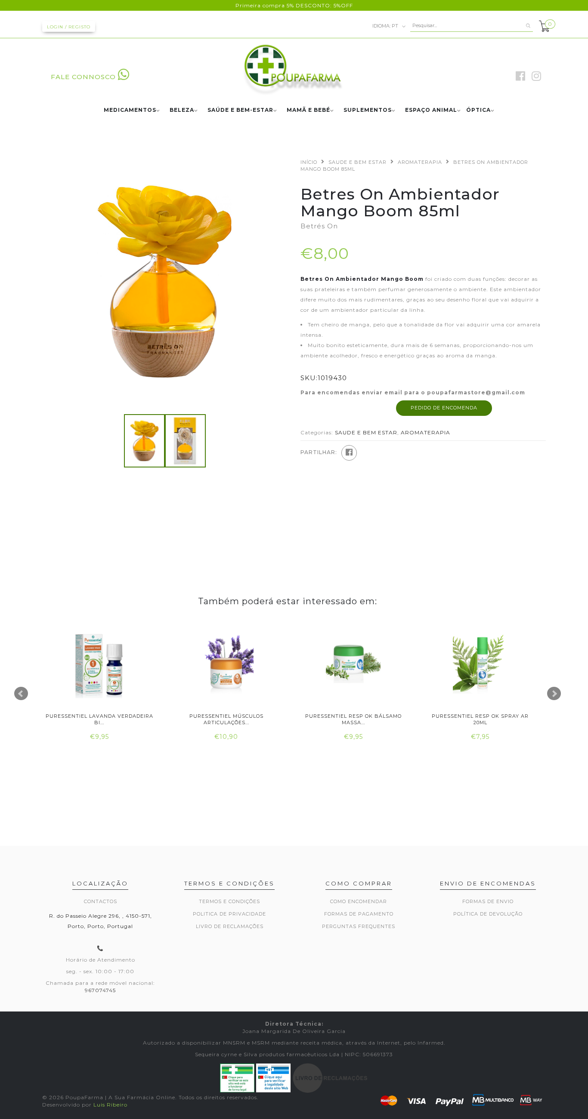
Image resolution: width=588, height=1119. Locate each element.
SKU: (309, 378)
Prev (21, 694)
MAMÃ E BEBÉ (308, 110)
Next (554, 694)
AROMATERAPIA (420, 162)
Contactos (100, 901)
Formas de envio (488, 901)
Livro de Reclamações (229, 926)
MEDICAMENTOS (130, 110)
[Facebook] (349, 453)
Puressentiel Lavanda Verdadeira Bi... (99, 719)
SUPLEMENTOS (368, 110)
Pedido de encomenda (444, 408)
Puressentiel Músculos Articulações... (226, 719)
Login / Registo (68, 27)
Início (308, 162)
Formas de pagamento (358, 914)
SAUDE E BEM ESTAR (357, 162)
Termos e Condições (229, 901)
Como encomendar (358, 901)
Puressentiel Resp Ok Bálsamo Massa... (353, 719)
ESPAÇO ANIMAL (431, 110)
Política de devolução (488, 914)
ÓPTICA (478, 110)
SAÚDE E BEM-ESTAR (240, 110)
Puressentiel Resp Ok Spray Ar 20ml (480, 719)
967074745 (100, 990)
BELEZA (182, 110)
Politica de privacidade (229, 914)
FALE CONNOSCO (83, 77)
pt (385, 25)
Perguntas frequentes (358, 926)
